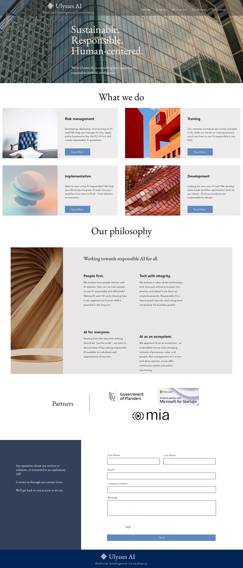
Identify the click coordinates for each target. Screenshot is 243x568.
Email (110, 469)
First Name (114, 455)
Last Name (170, 455)
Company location (118, 483)
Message (113, 497)
